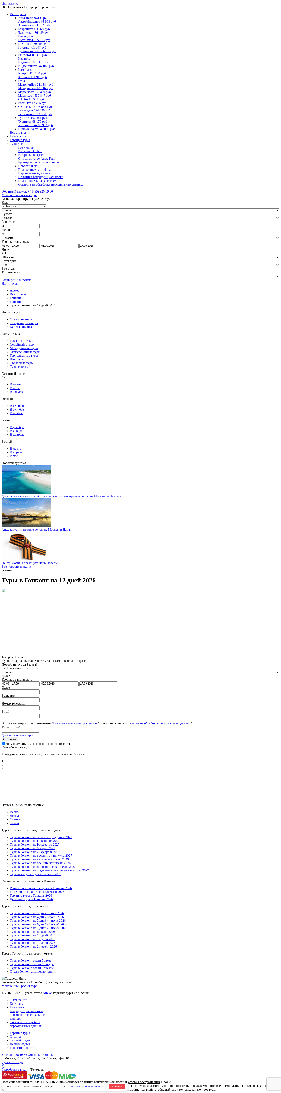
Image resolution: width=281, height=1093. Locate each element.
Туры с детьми (20, 366)
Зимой (14, 823)
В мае (14, 456)
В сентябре (17, 405)
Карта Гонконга (21, 326)
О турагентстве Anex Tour (36, 158)
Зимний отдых (20, 1040)
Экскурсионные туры (25, 352)
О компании (18, 1000)
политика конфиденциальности (102, 1082)
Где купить (26, 147)
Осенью (15, 819)
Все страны (18, 14)
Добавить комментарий (18, 735)
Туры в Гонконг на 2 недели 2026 (33, 946)
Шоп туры (17, 359)
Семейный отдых (22, 344)
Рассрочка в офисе (31, 155)
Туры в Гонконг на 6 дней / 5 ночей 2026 (38, 924)
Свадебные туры (21, 363)
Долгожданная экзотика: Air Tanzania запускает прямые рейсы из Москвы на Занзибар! (63, 496)
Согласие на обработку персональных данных (50, 184)
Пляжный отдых (21, 340)
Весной (15, 812)
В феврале (17, 434)
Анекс (47, 993)
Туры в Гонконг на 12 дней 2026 (32, 939)
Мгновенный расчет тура (19, 986)
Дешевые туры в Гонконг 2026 (31, 899)
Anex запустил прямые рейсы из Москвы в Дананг (37, 529)
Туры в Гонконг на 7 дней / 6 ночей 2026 (38, 928)
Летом (14, 815)
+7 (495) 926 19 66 (40, 191)
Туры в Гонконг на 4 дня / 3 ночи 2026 (37, 917)
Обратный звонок (40, 1054)
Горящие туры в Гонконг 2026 (31, 895)
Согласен (117, 1086)
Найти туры (10, 283)
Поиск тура (18, 136)
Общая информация (24, 323)
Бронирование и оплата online (39, 162)
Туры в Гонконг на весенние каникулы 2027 (41, 855)
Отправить (9, 739)
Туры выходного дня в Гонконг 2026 (35, 874)
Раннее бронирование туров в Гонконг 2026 (41, 888)
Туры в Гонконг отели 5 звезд (30, 960)
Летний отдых (20, 1044)
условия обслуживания (144, 1082)
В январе (16, 431)
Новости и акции (30, 166)
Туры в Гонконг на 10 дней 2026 (32, 935)
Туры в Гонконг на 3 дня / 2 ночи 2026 (37, 913)
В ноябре (16, 413)
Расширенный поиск (16, 280)
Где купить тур (12, 1062)
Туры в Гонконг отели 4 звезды (32, 964)
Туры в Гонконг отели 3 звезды (32, 968)
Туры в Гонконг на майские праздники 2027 (41, 837)
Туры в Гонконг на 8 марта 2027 (32, 848)
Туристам (16, 143)
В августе (16, 391)
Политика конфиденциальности (40, 177)
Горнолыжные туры (24, 355)
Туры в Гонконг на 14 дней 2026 (32, 942)
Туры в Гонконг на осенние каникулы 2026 (40, 863)
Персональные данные (34, 173)
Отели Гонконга (21, 319)
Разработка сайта (14, 1069)
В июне (15, 384)
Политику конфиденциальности (75, 723)
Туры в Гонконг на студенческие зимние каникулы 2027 (49, 870)
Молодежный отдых (24, 348)
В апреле (16, 452)
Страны (15, 1036)
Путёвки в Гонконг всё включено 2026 (37, 891)
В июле (15, 388)
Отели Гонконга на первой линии (33, 971)
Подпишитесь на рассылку (37, 180)
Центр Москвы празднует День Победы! (30, 563)
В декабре (17, 427)
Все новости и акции (16, 566)
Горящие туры (20, 140)
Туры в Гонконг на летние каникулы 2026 (39, 859)
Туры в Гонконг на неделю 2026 (32, 931)
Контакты (17, 1003)
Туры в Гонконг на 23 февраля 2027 (35, 852)
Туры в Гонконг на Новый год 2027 (35, 840)
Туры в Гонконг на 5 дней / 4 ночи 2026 (38, 920)
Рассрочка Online (30, 151)
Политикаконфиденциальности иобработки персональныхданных (27, 1013)
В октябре (17, 409)
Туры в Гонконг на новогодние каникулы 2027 (43, 866)
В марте (15, 448)
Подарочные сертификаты (36, 169)
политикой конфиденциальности (86, 1086)
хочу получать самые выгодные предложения (38, 743)
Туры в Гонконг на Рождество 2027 (34, 844)
